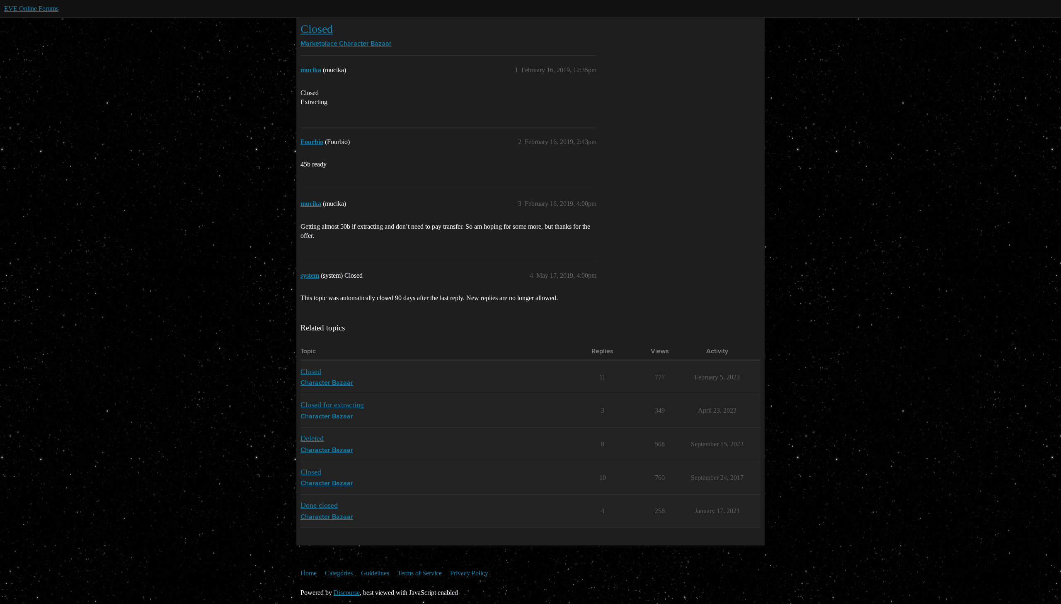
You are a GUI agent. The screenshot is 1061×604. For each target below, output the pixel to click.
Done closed (319, 505)
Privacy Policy (469, 573)
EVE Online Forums (31, 8)
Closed (316, 28)
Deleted (312, 438)
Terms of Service (419, 573)
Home (308, 573)
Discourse (347, 592)
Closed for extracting (332, 405)
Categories (339, 573)
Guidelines (375, 573)
